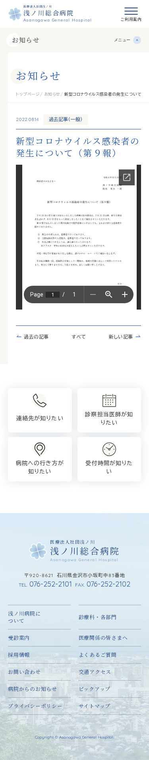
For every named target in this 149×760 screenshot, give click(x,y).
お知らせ (26, 39)
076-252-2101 (45, 584)
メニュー (122, 40)
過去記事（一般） (66, 119)
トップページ (28, 94)
